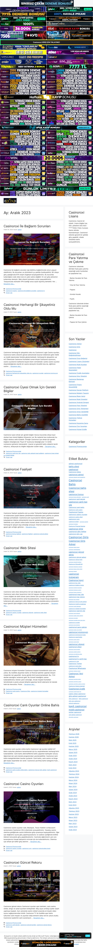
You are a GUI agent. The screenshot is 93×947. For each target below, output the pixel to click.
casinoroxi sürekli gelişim (74, 651)
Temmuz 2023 (74, 811)
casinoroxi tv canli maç (78, 659)
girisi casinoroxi (83, 698)
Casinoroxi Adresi (75, 344)
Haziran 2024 (74, 777)
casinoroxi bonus (76, 494)
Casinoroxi (73, 350)
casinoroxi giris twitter (77, 532)
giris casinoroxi (73, 698)
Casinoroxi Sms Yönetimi (78, 376)
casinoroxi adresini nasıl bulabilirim (77, 477)
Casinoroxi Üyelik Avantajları (79, 373)
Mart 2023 (72, 823)
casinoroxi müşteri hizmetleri (39, 691)
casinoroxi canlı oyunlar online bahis (17, 770)
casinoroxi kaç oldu (74, 583)
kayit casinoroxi (52, 770)
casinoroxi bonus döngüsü (75, 497)
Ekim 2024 (72, 765)
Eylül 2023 (72, 805)
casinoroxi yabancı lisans (74, 671)
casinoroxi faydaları (73, 524)
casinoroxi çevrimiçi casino (75, 681)
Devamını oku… (9, 284)
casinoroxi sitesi (75, 647)
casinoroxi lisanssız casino (75, 590)
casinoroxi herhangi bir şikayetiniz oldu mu (19, 373)
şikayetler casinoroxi (73, 717)
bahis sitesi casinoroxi (74, 468)
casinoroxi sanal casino (74, 639)
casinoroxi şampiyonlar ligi (75, 691)
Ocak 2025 (73, 756)
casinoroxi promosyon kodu (77, 635)
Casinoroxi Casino (11, 290)
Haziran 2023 (74, 814)
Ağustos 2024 (74, 771)
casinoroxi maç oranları (74, 599)
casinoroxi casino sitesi (76, 517)
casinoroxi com (27, 848)
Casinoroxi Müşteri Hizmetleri (25, 626)
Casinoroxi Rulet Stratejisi (78, 399)
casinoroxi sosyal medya (74, 649)
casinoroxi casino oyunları (13, 612)
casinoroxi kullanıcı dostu (76, 585)
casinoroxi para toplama (74, 625)
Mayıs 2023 (73, 817)
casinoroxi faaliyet (27, 534)
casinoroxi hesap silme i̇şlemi (75, 569)
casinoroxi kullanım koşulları (75, 587)
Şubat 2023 (73, 827)
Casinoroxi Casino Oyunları (23, 784)
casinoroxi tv (41, 290)
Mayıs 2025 (73, 749)
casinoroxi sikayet (27, 612)
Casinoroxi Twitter (75, 664)
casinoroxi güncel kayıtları (28, 925)
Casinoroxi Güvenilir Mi (75, 564)
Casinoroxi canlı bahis (76, 507)
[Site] (23, 71)
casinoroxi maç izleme (77, 597)
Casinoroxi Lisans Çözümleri (79, 361)
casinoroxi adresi (76, 474)
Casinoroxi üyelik (77, 688)
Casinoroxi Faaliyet (18, 469)
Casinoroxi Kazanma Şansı (78, 423)
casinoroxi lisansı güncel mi (75, 592)
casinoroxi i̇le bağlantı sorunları (27, 290)
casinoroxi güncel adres (76, 553)
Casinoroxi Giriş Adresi (77, 543)
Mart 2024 (72, 786)
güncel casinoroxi (74, 703)
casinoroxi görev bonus (74, 547)
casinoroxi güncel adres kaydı (41, 848)
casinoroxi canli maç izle (13, 453)
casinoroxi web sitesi (40, 612)
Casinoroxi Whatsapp (77, 668)
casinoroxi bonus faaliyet (13, 534)
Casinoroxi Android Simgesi (79, 402)
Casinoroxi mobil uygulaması (77, 604)
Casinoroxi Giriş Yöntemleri (78, 409)
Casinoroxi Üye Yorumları (78, 426)
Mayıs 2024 (73, 780)
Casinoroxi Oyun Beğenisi (78, 358)
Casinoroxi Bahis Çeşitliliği (78, 415)
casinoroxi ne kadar (73, 618)
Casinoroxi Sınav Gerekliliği (78, 412)
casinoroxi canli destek (13, 925)
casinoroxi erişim (74, 521)
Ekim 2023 (72, 802)
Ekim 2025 (72, 740)
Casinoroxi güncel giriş (75, 559)
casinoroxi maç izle (76, 594)
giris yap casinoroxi (74, 701)
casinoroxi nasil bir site (77, 611)
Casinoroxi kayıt (76, 580)
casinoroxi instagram (74, 576)
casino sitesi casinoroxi (77, 694)
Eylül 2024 (72, 768)
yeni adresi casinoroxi (75, 714)
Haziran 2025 (74, 746)
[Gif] (46, 97)
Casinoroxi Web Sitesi (20, 548)
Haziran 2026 (74, 737)
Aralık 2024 (73, 759)
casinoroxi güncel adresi (40, 534)
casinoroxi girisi (76, 529)
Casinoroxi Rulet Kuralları (78, 365)
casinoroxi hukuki (73, 571)
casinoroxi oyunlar (37, 373)
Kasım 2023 (73, 799)
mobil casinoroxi (76, 709)
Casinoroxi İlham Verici (77, 396)
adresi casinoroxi (75, 464)
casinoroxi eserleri (84, 521)
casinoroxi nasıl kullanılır (74, 613)
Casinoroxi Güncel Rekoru (23, 862)
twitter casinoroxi (75, 712)
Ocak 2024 (73, 793)
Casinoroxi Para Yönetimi (78, 405)
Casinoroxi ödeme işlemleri (77, 686)
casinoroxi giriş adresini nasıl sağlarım (32, 453)
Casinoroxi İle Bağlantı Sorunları (27, 226)
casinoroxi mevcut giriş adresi (37, 770)
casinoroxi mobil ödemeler (75, 606)
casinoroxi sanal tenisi (74, 641)
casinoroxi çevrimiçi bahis (75, 679)
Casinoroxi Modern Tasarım (79, 393)
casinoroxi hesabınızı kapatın (75, 566)
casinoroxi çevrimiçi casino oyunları (77, 683)
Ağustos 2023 (74, 808)
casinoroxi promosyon (51, 373)
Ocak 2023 (73, 830)
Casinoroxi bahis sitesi (77, 490)
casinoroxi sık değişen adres (75, 654)
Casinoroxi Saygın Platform (78, 390)
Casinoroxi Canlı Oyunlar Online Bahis (31, 705)
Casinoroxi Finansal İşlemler (77, 526)
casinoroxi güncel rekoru (44, 925)
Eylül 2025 (72, 743)
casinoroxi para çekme (78, 627)
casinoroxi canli (85, 497)
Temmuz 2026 (74, 734)
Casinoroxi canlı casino (13, 691)
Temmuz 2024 (74, 774)
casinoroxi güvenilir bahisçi (75, 562)
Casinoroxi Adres (75, 472)
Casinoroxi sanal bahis (75, 637)
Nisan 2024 (73, 783)
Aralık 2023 (73, 796)
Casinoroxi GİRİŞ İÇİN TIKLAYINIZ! (46, 42)
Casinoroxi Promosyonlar (13, 288)
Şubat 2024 (73, 789)
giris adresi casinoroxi (77, 696)
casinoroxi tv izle (74, 661)
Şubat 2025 (73, 752)
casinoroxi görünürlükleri (74, 549)
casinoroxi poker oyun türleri (75, 629)
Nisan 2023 (73, 820)
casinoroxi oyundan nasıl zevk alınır (77, 620)
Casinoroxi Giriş (25, 691)
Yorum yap (9, 292)
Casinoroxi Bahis (75, 482)
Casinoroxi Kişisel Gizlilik (78, 429)
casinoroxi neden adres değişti (76, 615)
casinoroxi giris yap (75, 534)
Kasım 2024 (73, 762)
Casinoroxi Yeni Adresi (76, 675)
